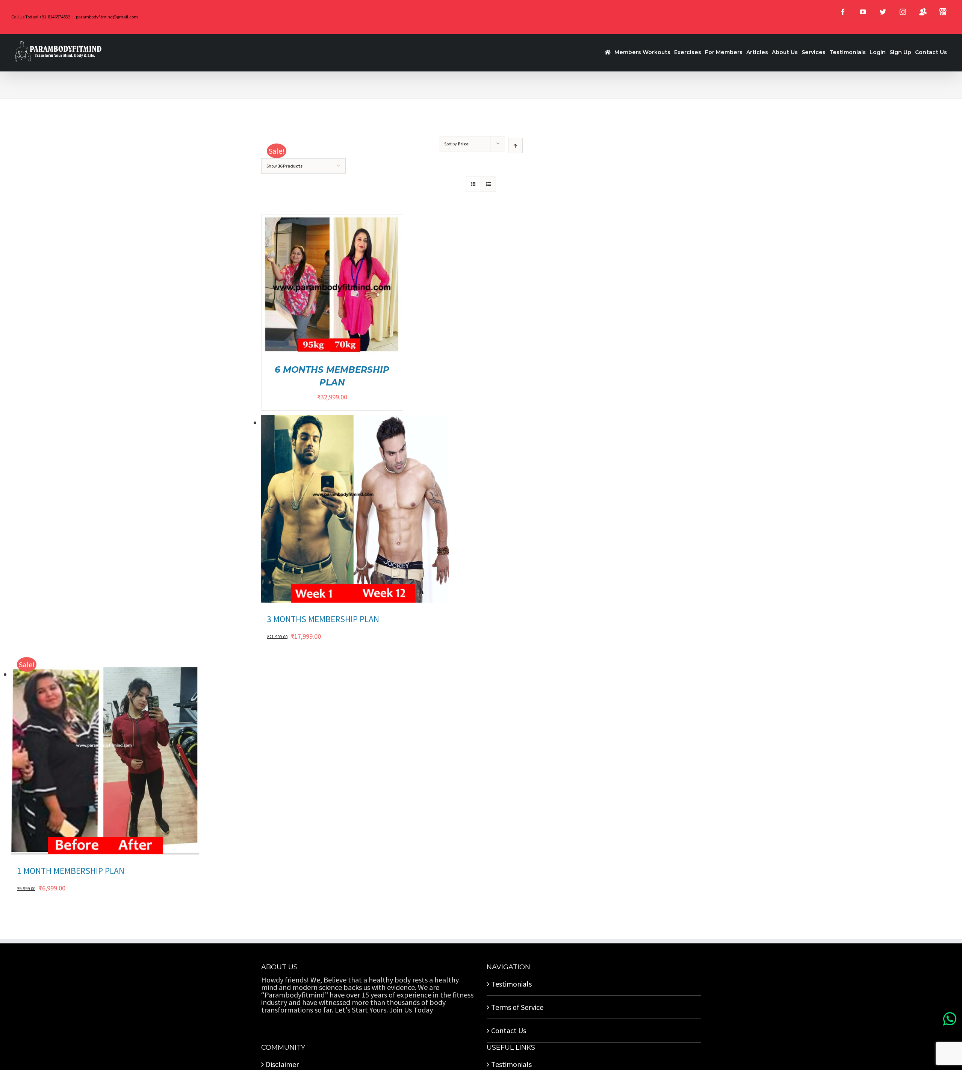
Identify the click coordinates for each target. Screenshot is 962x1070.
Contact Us (508, 1030)
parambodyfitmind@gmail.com (107, 17)
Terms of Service (517, 1007)
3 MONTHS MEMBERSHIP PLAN (323, 619)
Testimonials (511, 983)
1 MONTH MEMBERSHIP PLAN (70, 870)
